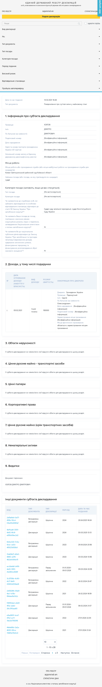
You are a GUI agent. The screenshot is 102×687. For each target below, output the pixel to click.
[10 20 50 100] (50, 642)
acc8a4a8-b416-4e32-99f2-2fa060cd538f (13, 569)
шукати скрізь (94, 23)
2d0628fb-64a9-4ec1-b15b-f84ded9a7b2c (13, 593)
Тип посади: (7, 51)
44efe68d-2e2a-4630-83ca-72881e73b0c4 (13, 630)
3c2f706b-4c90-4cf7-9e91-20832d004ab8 (13, 581)
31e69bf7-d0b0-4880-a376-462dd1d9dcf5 (13, 557)
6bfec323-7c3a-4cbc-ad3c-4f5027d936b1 (13, 544)
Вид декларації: (9, 29)
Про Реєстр (6, 11)
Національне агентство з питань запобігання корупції (53, 684)
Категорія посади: (10, 59)
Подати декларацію (51, 16)
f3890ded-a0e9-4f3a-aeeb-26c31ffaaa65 (13, 605)
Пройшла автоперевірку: (13, 88)
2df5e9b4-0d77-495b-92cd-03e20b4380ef (13, 520)
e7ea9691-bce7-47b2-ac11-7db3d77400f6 (13, 618)
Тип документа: (8, 44)
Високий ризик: (9, 74)
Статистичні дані (92, 11)
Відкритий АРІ (48, 11)
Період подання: (9, 66)
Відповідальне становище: (13, 81)
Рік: (3, 37)
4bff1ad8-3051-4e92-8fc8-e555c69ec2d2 (13, 532)
